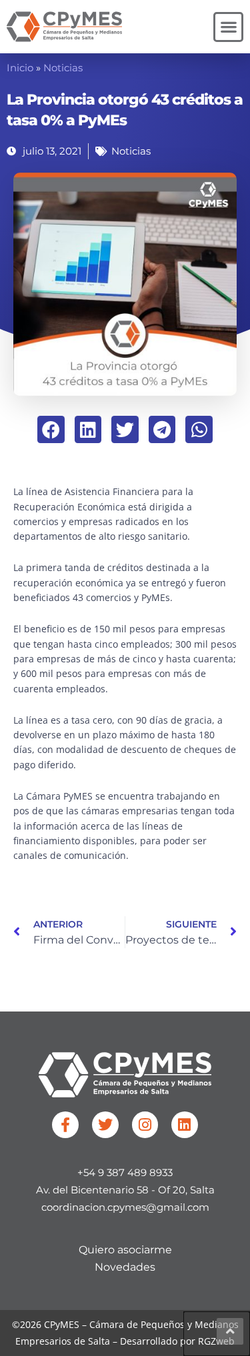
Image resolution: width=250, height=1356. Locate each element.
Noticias (63, 68)
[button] (228, 27)
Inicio (20, 68)
